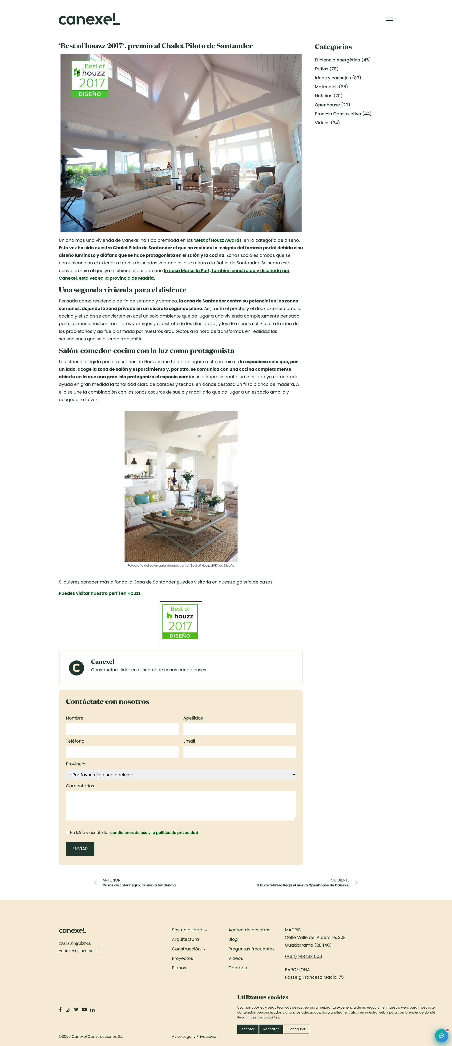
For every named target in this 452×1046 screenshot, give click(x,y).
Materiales (326, 87)
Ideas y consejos (333, 78)
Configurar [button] (296, 1029)
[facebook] (61, 1010)
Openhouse (327, 105)
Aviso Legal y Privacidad (194, 1036)
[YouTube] (85, 1010)
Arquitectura (185, 939)
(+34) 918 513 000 (303, 957)
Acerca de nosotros (249, 930)
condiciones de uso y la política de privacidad (154, 832)
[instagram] (68, 1010)
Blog (233, 939)
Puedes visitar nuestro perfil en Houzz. (100, 593)
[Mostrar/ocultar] (206, 930)
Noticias (323, 96)
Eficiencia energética (337, 60)
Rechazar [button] (271, 1029)
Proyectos (182, 959)
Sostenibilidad (187, 930)
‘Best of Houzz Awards (218, 240)
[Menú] (389, 19)
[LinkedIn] (93, 1010)
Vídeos (235, 959)
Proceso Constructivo (338, 114)
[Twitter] (76, 1010)
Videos (322, 123)
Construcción (186, 949)
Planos (179, 968)
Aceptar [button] (247, 1029)
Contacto (238, 968)
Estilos (321, 69)
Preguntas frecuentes (251, 949)
